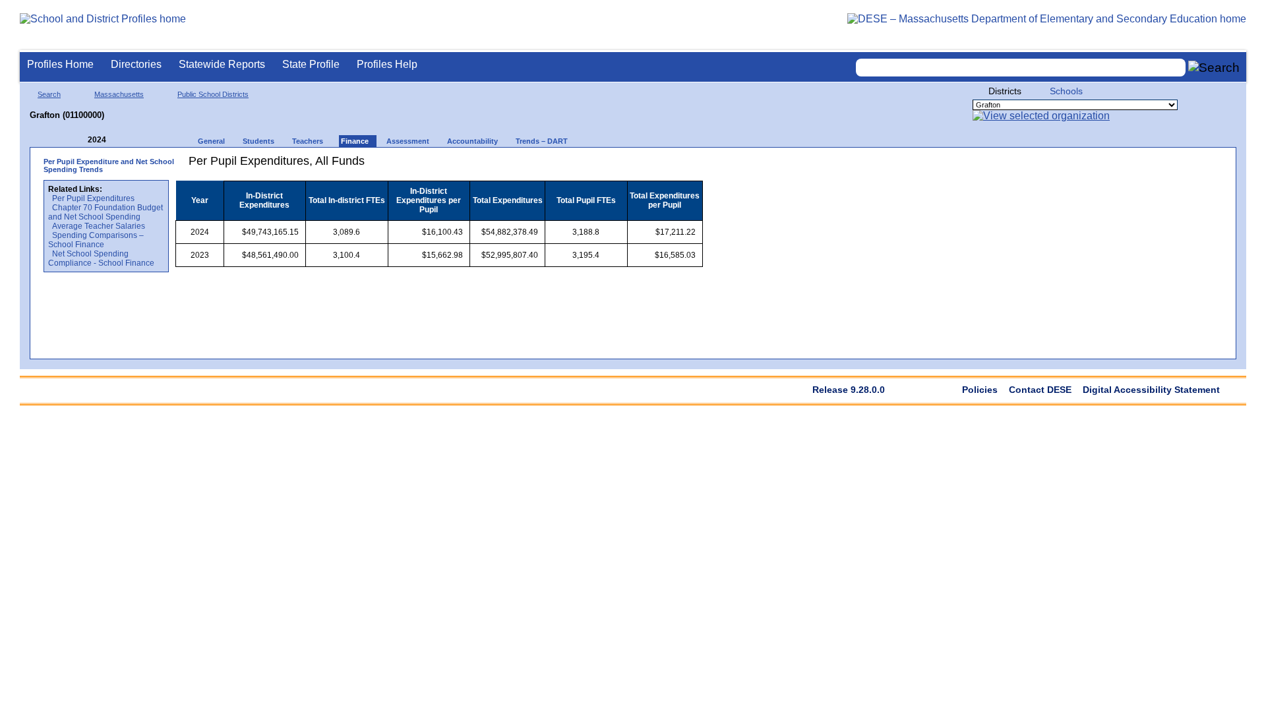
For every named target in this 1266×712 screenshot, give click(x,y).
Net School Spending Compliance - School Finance (101, 258)
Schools (1066, 91)
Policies (980, 389)
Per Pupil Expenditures (93, 198)
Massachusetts (119, 94)
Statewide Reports (222, 64)
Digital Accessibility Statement (1151, 389)
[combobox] (1021, 67)
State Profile (311, 64)
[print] (620, 165)
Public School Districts (213, 94)
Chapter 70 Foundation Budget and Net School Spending (105, 212)
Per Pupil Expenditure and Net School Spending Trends (109, 165)
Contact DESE (1040, 389)
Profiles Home (60, 64)
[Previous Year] (78, 140)
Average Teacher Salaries (98, 226)
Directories (136, 64)
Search (49, 94)
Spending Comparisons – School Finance (96, 240)
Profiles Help (387, 64)
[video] (644, 165)
